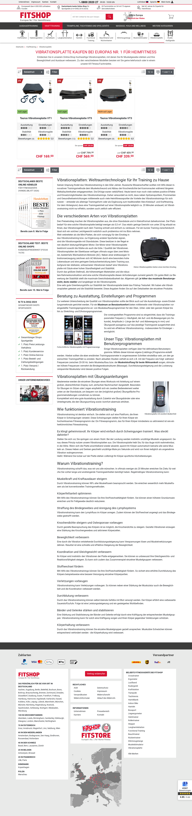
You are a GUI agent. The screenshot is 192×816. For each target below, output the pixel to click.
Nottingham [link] (50, 721)
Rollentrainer (133, 720)
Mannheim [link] (49, 702)
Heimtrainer (133, 717)
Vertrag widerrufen (96, 673)
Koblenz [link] (21, 702)
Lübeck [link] (41, 702)
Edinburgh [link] (59, 718)
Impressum (35, 2)
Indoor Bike (133, 703)
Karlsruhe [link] (50, 699)
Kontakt (53, 2)
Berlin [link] (37, 689)
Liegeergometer (135, 713)
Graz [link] (20, 728)
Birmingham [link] (38, 718)
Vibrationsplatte (45, 47)
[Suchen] (109, 17)
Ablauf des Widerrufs (106, 698)
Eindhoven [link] (54, 735)
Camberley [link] (49, 718)
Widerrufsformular (82, 698)
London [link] (30, 721)
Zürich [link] (41, 746)
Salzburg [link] (51, 728)
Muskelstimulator (135, 744)
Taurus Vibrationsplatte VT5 (76, 118)
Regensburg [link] (40, 705)
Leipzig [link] (34, 702)
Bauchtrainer (134, 734)
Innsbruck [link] (27, 728)
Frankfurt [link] (47, 696)
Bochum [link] (52, 689)
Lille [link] (20, 760)
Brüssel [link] (32, 753)
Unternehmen (24, 2)
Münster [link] (21, 705)
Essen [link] (39, 696)
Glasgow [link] (22, 721)
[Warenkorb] (172, 17)
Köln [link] (28, 702)
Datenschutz (102, 688)
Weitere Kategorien (163, 26)
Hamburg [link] (22, 699)
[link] (24, 661)
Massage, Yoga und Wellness (131, 26)
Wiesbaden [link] (53, 708)
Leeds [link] (29, 718)
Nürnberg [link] (30, 705)
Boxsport (132, 710)
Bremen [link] (42, 693)
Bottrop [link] (21, 693)
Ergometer (132, 679)
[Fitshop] (35, 16)
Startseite (20, 47)
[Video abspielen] (34, 394)
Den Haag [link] (45, 735)
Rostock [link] (50, 705)
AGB (76, 688)
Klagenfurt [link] (37, 728)
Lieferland (141, 2)
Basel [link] (20, 746)
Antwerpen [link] (23, 753)
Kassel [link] (58, 699)
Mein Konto (165, 2)
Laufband (132, 682)
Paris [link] (24, 760)
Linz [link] (45, 728)
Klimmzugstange (135, 741)
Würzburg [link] (22, 711)
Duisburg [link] (32, 696)
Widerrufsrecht (103, 695)
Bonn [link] (59, 689)
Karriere (45, 2)
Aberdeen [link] (22, 718)
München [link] (59, 702)
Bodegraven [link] (34, 735)
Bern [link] (26, 746)
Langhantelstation (136, 727)
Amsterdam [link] (23, 735)
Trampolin (132, 693)
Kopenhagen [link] (23, 767)
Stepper (131, 724)
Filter (54, 72)
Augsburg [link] (30, 689)
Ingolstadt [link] (41, 699)
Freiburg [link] (56, 696)
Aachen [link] (21, 689)
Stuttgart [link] (44, 708)
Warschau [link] (22, 774)
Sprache (153, 2)
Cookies (77, 691)
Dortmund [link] (51, 693)
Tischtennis (133, 696)
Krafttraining (52, 26)
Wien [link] (58, 728)
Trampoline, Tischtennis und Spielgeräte (88, 26)
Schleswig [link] (34, 708)
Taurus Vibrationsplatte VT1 (36, 118)
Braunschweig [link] (32, 693)
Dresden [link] (60, 693)
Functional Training (136, 731)
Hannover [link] (31, 699)
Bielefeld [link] (44, 689)
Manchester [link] (39, 721)
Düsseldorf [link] (23, 696)
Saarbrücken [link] (23, 708)
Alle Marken (133, 754)
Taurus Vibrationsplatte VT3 (116, 118)
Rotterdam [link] (34, 738)
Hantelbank (133, 700)
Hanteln (131, 706)
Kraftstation (133, 689)
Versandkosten (80, 695)
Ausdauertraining (28, 26)
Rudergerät (133, 686)
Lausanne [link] (33, 746)
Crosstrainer (133, 676)
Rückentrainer (134, 738)
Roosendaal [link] (23, 738)
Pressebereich (103, 711)
